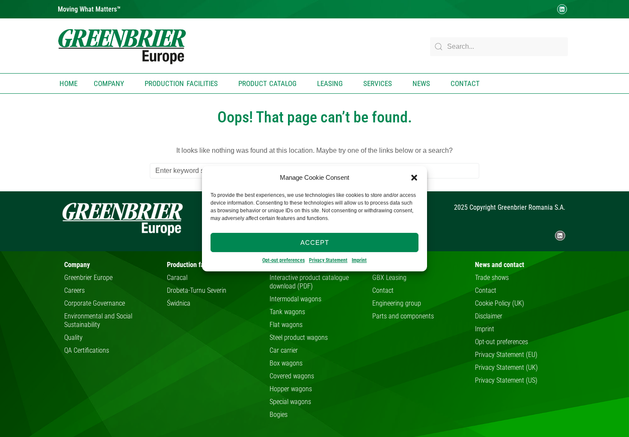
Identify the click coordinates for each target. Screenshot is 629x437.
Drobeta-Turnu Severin (196, 290)
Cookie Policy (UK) (499, 303)
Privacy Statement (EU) (506, 355)
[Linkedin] (562, 9)
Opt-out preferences (283, 260)
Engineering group (396, 303)
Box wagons (286, 363)
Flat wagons (286, 325)
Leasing (330, 83)
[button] (414, 177)
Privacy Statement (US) (506, 380)
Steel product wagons (299, 337)
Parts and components (403, 316)
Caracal (177, 277)
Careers (74, 290)
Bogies (279, 414)
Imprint (359, 260)
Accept (314, 242)
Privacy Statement (328, 260)
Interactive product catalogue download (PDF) (309, 281)
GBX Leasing (389, 277)
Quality (73, 337)
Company (109, 83)
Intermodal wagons (295, 299)
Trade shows (492, 277)
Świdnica (178, 303)
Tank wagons (287, 312)
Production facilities (181, 83)
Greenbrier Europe (88, 277)
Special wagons (290, 402)
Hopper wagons (291, 389)
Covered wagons (292, 376)
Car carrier (284, 350)
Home (68, 83)
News (421, 83)
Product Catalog (267, 83)
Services (377, 83)
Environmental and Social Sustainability (98, 320)
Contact (465, 83)
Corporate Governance (94, 303)
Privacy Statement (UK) (506, 367)
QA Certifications (86, 350)
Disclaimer (488, 316)
